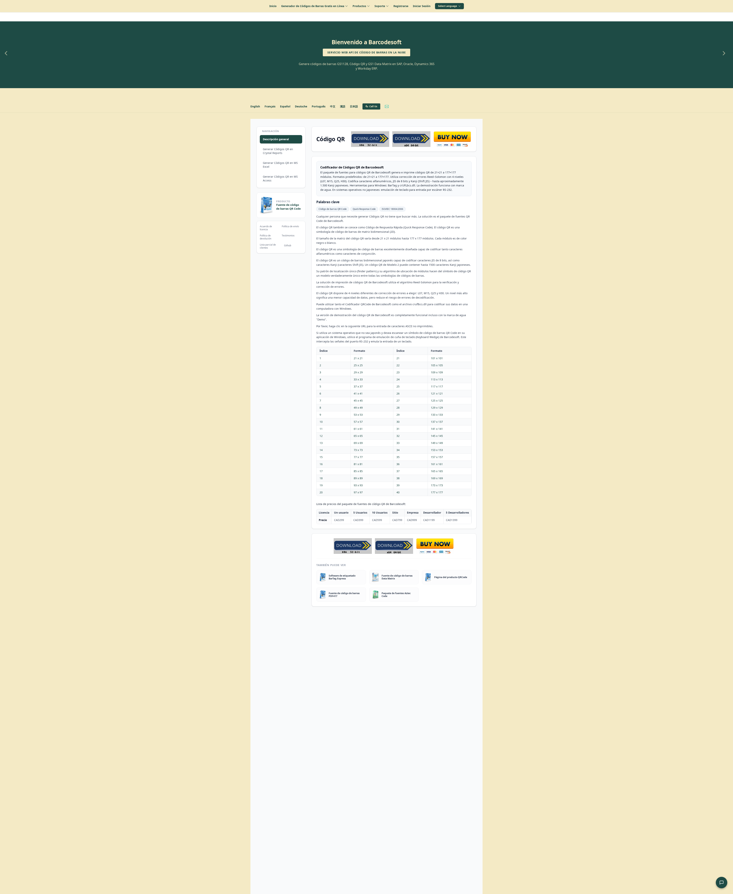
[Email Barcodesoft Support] (387, 106)
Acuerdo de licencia (266, 228)
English (255, 106)
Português (318, 106)
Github (287, 245)
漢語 (342, 106)
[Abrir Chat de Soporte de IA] (721, 882)
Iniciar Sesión (421, 6)
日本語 (354, 106)
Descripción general (276, 139)
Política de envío (290, 226)
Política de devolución (265, 237)
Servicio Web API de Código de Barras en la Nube (366, 52)
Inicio (273, 6)
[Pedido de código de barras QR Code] (453, 139)
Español (285, 106)
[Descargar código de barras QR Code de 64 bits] (411, 139)
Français (270, 106)
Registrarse (400, 6)
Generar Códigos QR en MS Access (280, 178)
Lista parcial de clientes (268, 246)
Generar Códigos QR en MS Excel (280, 164)
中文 (332, 106)
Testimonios (288, 235)
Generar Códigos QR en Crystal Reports (278, 151)
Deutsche (301, 106)
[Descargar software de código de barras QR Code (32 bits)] (370, 139)
